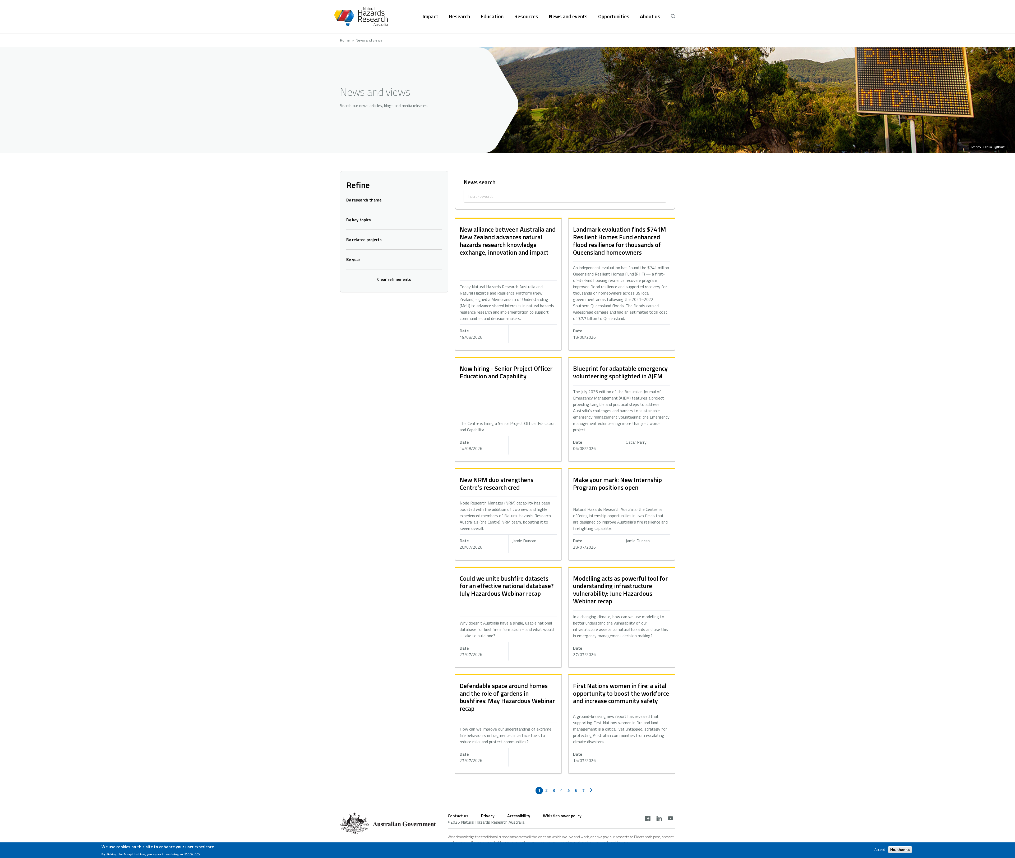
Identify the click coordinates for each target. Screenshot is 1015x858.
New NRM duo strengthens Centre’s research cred (496, 483)
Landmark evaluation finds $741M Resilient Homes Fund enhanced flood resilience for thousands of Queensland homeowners (619, 240)
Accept (879, 849)
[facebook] (647, 819)
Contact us (458, 816)
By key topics (358, 220)
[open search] (673, 16)
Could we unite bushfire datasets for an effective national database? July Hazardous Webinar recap (506, 585)
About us (650, 16)
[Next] (591, 790)
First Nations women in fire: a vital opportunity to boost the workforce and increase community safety (621, 693)
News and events (568, 16)
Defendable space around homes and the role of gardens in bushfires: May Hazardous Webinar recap (507, 697)
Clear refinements (394, 279)
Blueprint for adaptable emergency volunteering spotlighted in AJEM (620, 372)
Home (345, 40)
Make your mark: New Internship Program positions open (617, 483)
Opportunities (613, 16)
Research (459, 16)
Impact (430, 16)
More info (192, 854)
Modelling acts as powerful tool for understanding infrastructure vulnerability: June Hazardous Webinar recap (620, 589)
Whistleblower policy (562, 816)
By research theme (363, 200)
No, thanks (900, 849)
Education (492, 16)
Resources (526, 16)
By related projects (364, 239)
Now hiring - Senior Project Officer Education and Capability (506, 372)
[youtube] (670, 819)
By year (353, 259)
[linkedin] (659, 819)
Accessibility (518, 816)
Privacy (488, 816)
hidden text (508, 284)
